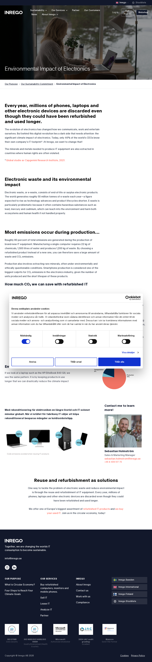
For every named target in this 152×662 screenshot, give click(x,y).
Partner (75, 10)
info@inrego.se (13, 558)
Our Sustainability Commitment (37, 84)
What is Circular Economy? (20, 585)
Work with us (83, 596)
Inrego (80, 579)
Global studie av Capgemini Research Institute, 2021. (35, 160)
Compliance (83, 602)
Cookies (124, 656)
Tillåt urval (76, 362)
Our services (48, 579)
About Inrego (83, 585)
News (34, 15)
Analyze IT (46, 609)
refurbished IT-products (96, 509)
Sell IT (43, 598)
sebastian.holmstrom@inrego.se (122, 459)
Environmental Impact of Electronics (76, 84)
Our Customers (92, 10)
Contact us (82, 590)
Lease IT (45, 604)
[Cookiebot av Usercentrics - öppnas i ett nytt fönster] (128, 298)
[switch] (59, 341)
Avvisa (32, 362)
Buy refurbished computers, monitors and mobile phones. (54, 588)
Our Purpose (11, 84)
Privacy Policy (138, 656)
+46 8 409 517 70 (113, 462)
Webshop (142, 12)
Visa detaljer (128, 352)
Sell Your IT (127, 12)
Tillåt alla (119, 362)
